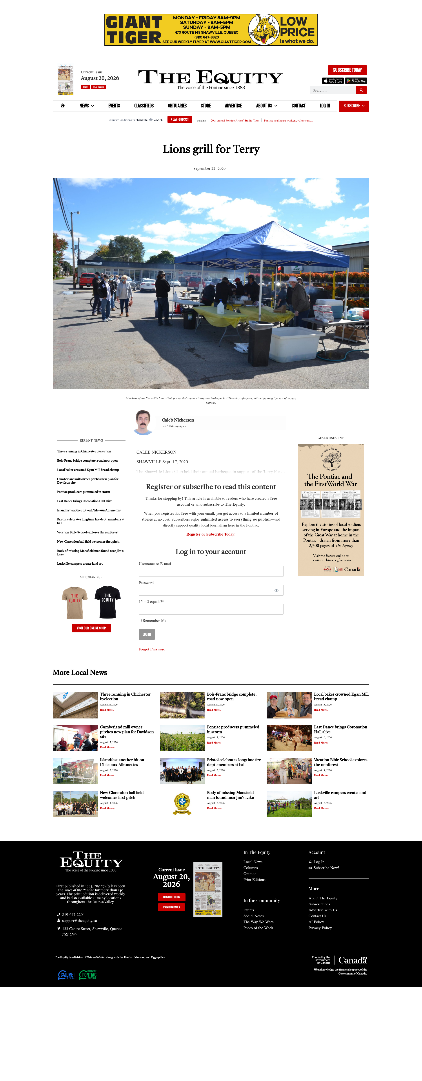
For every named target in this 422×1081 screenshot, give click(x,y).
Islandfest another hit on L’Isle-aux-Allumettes (89, 510)
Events (114, 106)
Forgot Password (152, 649)
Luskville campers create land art (80, 563)
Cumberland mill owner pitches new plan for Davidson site (127, 732)
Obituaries (177, 106)
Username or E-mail (155, 563)
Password (146, 582)
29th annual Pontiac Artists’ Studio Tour (235, 120)
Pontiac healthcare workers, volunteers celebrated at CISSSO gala (288, 120)
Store (206, 106)
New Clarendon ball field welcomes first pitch (88, 541)
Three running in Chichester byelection (84, 451)
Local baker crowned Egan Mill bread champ (88, 469)
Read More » (107, 710)
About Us (264, 106)
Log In (325, 106)
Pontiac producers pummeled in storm (83, 492)
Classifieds (144, 106)
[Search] (361, 90)
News (84, 106)
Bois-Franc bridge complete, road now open (87, 460)
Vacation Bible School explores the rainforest (87, 532)
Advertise (233, 106)
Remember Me (154, 620)
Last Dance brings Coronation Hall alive (84, 501)
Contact (299, 106)
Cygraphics (158, 957)
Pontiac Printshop (134, 957)
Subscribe (352, 105)
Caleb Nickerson (178, 420)
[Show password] (276, 590)
